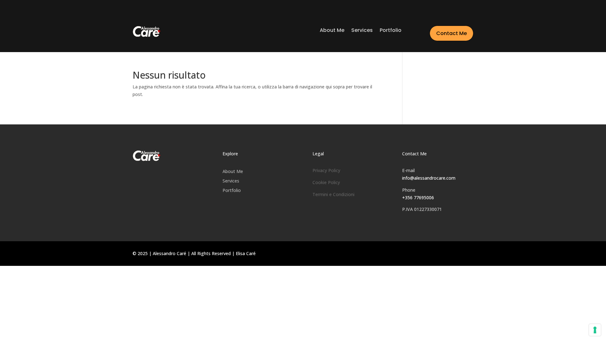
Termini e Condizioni (333, 194)
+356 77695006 (418, 197)
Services (362, 31)
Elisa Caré (246, 253)
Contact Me (451, 33)
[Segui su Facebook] (406, 229)
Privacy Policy (326, 170)
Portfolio (390, 31)
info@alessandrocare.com (428, 178)
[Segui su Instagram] (418, 230)
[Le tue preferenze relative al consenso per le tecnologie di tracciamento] (595, 330)
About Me (332, 31)
